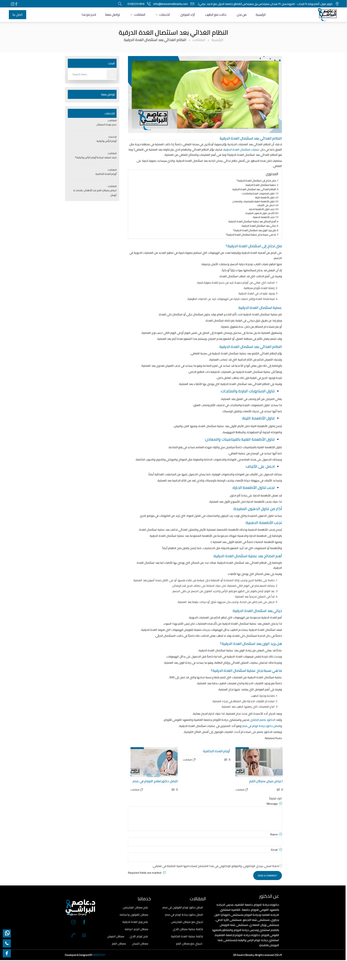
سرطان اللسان (140, 943)
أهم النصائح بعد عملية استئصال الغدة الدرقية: (252, 221)
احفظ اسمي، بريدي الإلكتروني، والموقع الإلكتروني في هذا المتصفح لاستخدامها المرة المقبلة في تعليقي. (215, 866)
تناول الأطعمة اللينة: (265, 197)
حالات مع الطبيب (215, 15)
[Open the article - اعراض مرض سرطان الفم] (247, 762)
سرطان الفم (119, 943)
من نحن (242, 15)
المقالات (139, 15)
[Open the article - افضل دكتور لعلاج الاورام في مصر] (142, 762)
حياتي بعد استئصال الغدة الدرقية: (258, 226)
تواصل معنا (112, 15)
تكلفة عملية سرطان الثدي (188, 929)
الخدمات (164, 15)
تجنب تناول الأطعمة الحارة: (262, 209)
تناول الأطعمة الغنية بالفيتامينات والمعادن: (253, 201)
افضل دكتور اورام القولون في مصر (182, 907)
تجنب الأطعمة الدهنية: (263, 217)
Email (274, 849)
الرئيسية (261, 15)
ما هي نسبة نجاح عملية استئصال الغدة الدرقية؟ (251, 234)
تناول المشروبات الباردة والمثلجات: (258, 193)
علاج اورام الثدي (139, 936)
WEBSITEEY (99, 955)
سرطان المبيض (115, 936)
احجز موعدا (89, 15)
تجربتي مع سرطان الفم (189, 943)
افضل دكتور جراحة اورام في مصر (184, 914)
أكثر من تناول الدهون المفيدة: (260, 213)
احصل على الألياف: (266, 205)
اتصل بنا (17, 15)
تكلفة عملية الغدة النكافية (187, 936)
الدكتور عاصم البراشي (262, 719)
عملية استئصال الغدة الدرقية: (260, 185)
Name (274, 834)
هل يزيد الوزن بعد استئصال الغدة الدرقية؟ (254, 230)
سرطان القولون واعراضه (134, 914)
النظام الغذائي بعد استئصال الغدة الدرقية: (254, 189)
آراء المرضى (187, 15)
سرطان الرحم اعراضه (136, 929)
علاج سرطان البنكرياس (135, 907)
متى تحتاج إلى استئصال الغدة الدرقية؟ (256, 180)
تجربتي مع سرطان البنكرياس (187, 921)
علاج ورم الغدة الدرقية (135, 921)
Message (272, 803)
